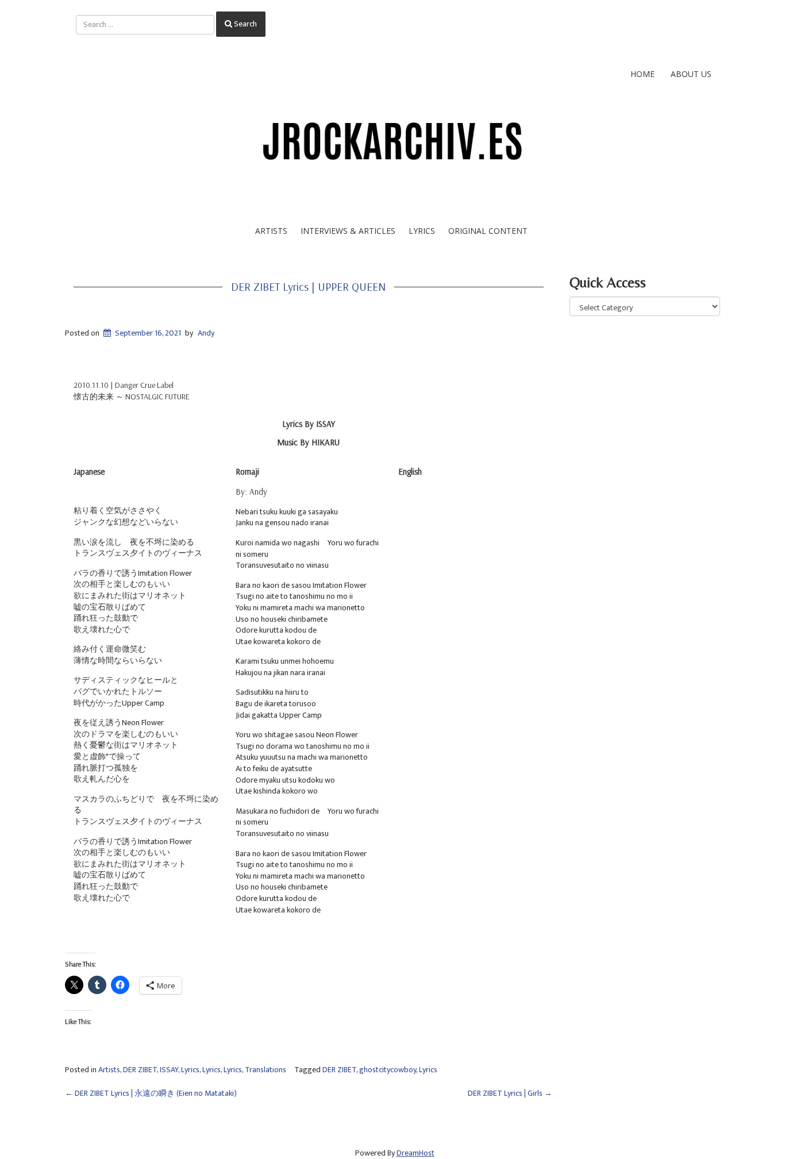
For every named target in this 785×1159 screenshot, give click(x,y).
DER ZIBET (140, 1069)
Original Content (488, 230)
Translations (265, 1069)
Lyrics (422, 230)
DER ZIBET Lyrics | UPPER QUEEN (308, 286)
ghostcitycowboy (387, 1069)
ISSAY (169, 1069)
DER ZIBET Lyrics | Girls (510, 1093)
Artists (271, 230)
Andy (206, 333)
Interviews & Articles (348, 230)
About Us (691, 73)
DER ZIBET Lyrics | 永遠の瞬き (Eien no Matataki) (151, 1093)
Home (642, 73)
